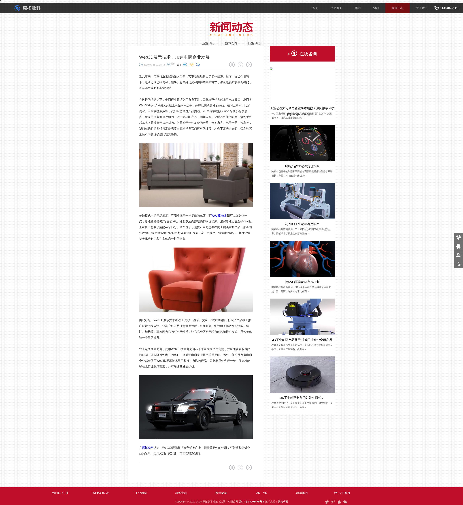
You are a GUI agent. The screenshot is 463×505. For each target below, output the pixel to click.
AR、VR (261, 493)
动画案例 (302, 493)
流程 (376, 8)
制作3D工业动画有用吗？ (302, 224)
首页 (315, 8)
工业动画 (141, 493)
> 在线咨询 (302, 53)
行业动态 (254, 43)
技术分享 (231, 43)
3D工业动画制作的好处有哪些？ (302, 398)
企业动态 (208, 43)
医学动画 (221, 493)
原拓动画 (148, 447)
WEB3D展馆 (100, 493)
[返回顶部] (458, 263)
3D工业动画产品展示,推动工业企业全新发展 (302, 340)
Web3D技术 (219, 215)
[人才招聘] (458, 254)
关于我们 (422, 8)
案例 (358, 8)
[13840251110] (458, 237)
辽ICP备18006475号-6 (251, 501)
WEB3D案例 (342, 493)
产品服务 (336, 8)
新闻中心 (397, 8)
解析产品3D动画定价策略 (302, 166)
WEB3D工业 (60, 493)
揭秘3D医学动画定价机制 (302, 282)
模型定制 (181, 493)
